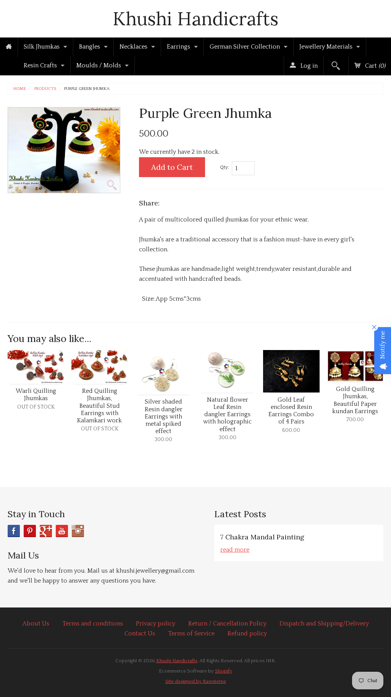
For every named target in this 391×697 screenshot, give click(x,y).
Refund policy (247, 633)
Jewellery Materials (325, 46)
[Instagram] (78, 531)
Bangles (89, 46)
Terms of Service (191, 633)
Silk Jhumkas (42, 46)
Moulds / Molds (98, 65)
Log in (308, 65)
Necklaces (133, 46)
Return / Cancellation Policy (227, 623)
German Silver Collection (245, 46)
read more (234, 549)
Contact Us (139, 633)
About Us (36, 623)
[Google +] (46, 531)
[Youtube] (62, 531)
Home (19, 89)
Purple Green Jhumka (87, 89)
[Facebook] (14, 531)
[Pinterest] (30, 531)
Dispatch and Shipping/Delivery (324, 623)
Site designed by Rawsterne (195, 681)
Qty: (224, 167)
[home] (9, 47)
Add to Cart (172, 167)
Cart (374, 65)
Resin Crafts (40, 65)
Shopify (223, 671)
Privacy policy (155, 623)
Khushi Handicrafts (195, 18)
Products (45, 89)
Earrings (178, 46)
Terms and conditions (92, 623)
